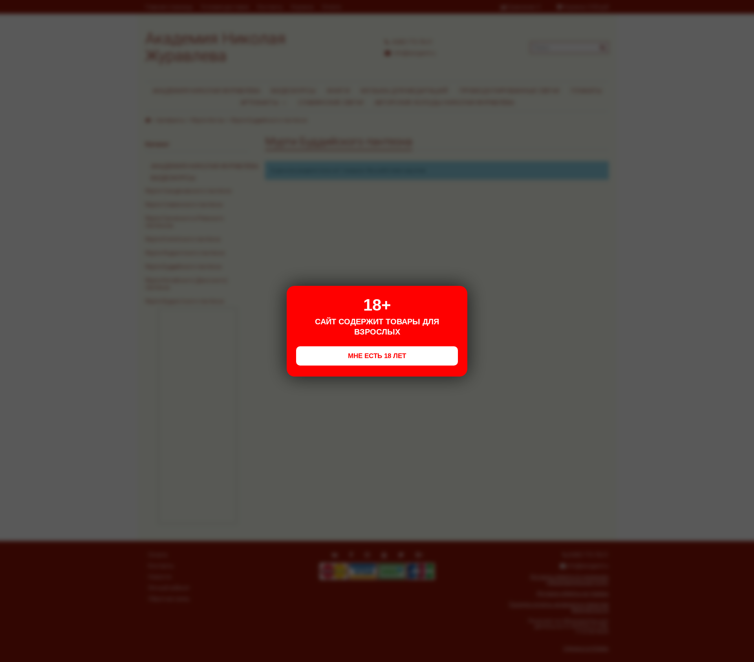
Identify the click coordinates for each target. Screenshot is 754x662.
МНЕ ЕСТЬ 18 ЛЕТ (377, 356)
